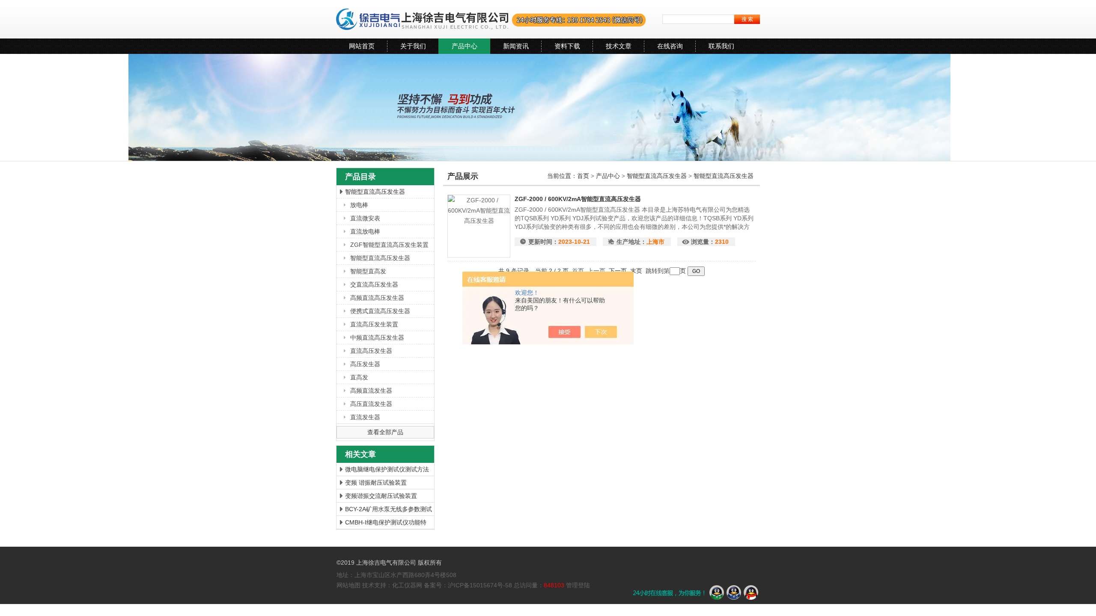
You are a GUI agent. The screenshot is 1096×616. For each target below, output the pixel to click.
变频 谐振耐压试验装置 (376, 482)
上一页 (596, 270)
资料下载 (567, 46)
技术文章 (618, 46)
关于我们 (413, 46)
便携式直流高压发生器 (380, 311)
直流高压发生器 (371, 350)
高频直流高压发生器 (377, 297)
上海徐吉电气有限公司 (491, 19)
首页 (584, 176)
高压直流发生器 (371, 403)
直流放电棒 (365, 231)
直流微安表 (365, 218)
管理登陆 (578, 585)
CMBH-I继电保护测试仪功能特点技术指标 (385, 524)
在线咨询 (670, 46)
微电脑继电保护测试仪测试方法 (387, 469)
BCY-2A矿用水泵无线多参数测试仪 (388, 510)
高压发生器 (365, 364)
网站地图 (348, 585)
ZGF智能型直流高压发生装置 (389, 244)
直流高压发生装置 (374, 324)
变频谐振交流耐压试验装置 (381, 495)
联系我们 (721, 46)
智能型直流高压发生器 (375, 191)
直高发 (359, 377)
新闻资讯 (516, 46)
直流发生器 (365, 417)
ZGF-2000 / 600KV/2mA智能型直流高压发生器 (578, 198)
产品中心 (464, 46)
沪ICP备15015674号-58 (480, 585)
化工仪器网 (407, 585)
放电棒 (359, 204)
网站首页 (362, 46)
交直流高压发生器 (374, 284)
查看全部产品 (385, 432)
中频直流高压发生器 (377, 337)
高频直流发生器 (371, 390)
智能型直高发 (368, 271)
